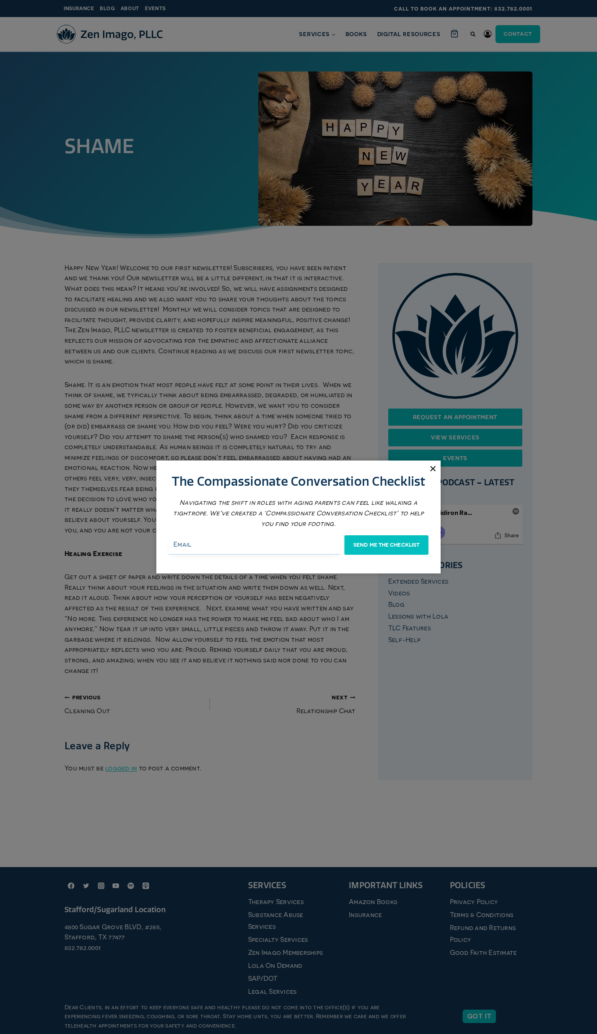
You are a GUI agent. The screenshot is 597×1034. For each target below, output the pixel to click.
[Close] (433, 468)
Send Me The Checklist (386, 545)
